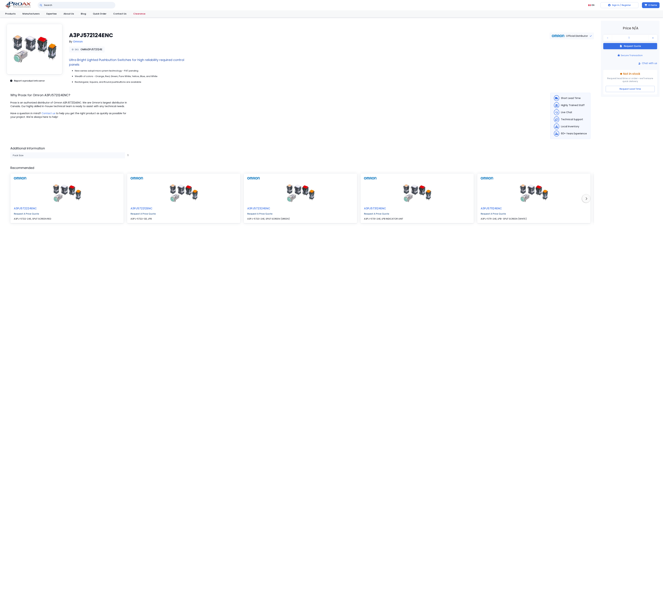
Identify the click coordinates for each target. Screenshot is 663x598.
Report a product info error (29, 80)
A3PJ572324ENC (258, 208)
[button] (34, 49)
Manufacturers (31, 13)
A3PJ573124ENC (375, 208)
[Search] (41, 5)
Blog (83, 13)
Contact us (48, 113)
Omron (78, 42)
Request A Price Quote (26, 214)
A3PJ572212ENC (141, 208)
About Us (69, 13)
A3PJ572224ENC (25, 208)
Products (10, 13)
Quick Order (99, 13)
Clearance (139, 13)
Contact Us (119, 13)
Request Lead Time (630, 89)
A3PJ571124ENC (491, 208)
